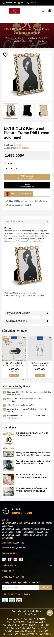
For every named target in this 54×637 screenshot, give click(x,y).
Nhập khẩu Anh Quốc (36, 622)
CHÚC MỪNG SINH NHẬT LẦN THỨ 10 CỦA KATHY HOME (32, 434)
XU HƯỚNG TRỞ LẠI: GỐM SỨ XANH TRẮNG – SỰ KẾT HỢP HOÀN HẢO (31, 489)
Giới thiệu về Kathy (11, 625)
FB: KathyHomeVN (16, 548)
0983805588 (21, 513)
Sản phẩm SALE (14, 619)
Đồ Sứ (24, 625)
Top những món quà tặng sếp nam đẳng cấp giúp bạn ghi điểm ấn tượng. (33, 462)
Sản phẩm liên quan (15, 330)
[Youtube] (15, 559)
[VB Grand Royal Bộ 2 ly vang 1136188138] (40, 348)
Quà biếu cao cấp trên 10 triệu (18, 631)
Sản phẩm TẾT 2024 (16, 622)
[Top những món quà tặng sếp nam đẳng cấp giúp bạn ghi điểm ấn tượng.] (8, 465)
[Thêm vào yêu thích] (5, 54)
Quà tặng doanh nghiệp (39, 625)
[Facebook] (10, 559)
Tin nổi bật (9, 427)
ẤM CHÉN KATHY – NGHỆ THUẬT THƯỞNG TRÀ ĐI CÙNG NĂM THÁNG (31, 476)
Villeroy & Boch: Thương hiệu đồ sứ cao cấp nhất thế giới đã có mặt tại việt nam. (33, 454)
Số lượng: (8, 163)
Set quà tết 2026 (40, 631)
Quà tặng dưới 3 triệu (15, 628)
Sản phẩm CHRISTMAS (35, 619)
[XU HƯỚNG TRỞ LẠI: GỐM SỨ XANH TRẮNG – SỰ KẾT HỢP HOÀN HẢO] (8, 492)
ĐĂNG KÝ (46, 588)
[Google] (21, 559)
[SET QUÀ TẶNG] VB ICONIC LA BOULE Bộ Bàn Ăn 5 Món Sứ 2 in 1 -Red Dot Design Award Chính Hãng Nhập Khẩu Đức (14, 364)
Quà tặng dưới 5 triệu (36, 628)
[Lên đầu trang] (48, 621)
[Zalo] (4, 559)
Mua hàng (14, 375)
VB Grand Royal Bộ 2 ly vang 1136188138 (40, 364)
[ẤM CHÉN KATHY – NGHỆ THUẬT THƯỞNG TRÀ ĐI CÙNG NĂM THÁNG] (8, 479)
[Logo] (29, 11)
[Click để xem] (27, 76)
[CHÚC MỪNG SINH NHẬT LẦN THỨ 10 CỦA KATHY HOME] (8, 440)
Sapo (33, 614)
